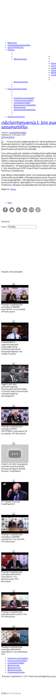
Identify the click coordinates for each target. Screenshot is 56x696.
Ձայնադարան (14, 670)
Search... (4, 227)
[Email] (4, 137)
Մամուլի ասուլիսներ (17, 658)
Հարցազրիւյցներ (17, 132)
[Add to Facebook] (11, 693)
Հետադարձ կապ (16, 672)
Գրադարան (13, 665)
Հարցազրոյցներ (15, 663)
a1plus (13, 189)
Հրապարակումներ (17, 661)
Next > (10, 203)
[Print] (11, 137)
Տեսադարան (14, 667)
